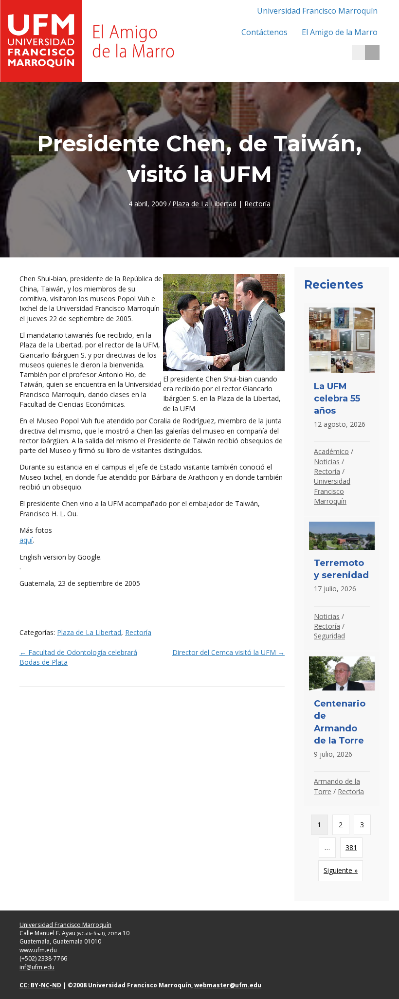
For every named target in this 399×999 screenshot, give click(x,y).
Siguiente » (341, 870)
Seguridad (329, 635)
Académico (331, 451)
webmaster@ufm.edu (227, 985)
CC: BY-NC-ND (40, 985)
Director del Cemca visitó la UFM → (228, 652)
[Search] (372, 52)
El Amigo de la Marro (340, 32)
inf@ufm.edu (36, 967)
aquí (26, 540)
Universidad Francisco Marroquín (317, 10)
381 (351, 847)
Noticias (327, 461)
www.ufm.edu (38, 950)
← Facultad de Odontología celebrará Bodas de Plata (78, 657)
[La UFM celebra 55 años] (342, 409)
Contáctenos (264, 32)
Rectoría (257, 203)
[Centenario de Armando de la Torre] (342, 729)
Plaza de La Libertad (204, 203)
